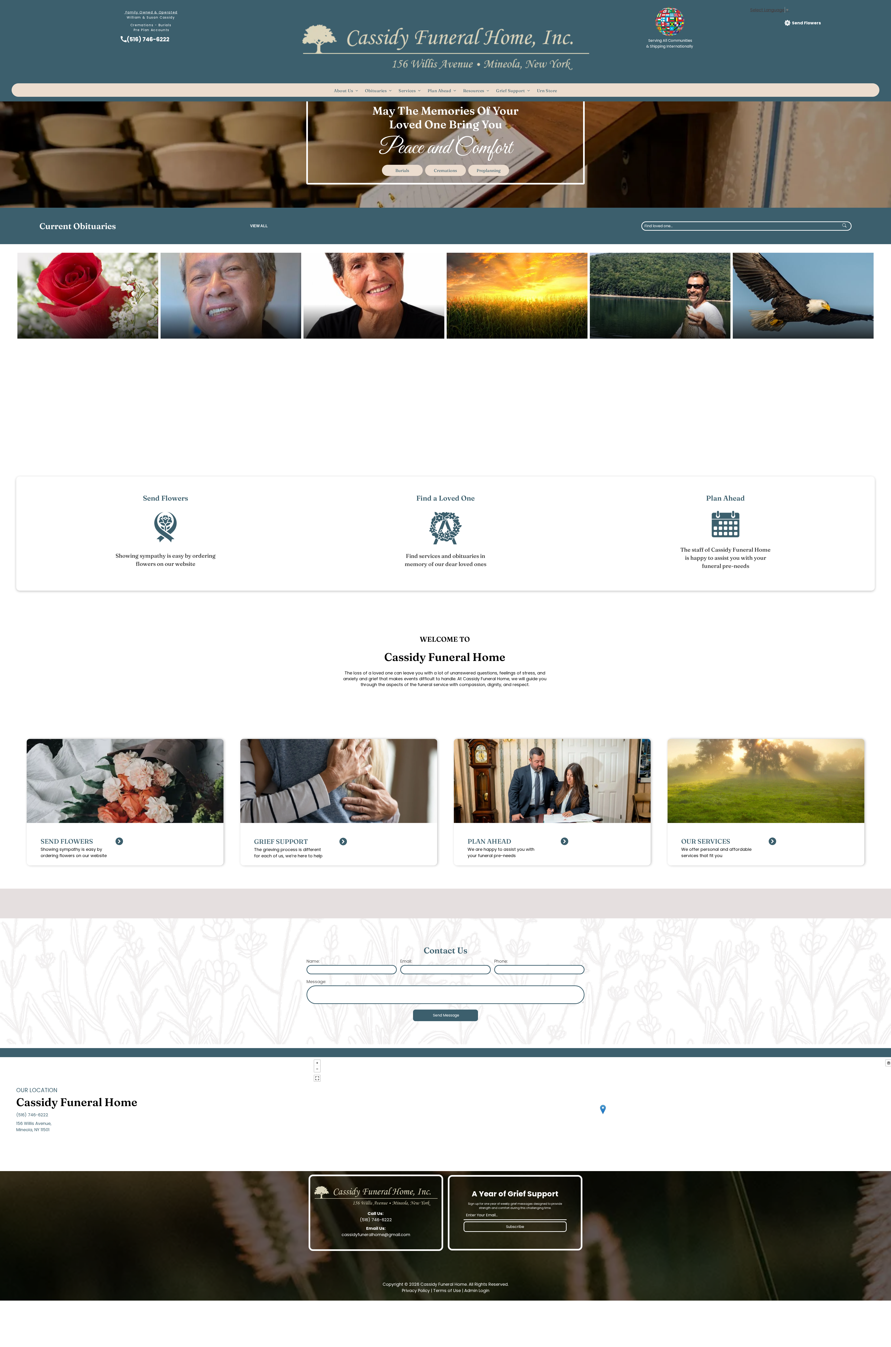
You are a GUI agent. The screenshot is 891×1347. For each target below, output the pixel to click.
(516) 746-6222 (148, 39)
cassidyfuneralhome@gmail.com (376, 1234)
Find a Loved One (445, 498)
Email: (406, 961)
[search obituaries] (845, 226)
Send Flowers (165, 498)
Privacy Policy (416, 1290)
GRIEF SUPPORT (281, 841)
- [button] (317, 1069)
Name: (313, 961)
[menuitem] (346, 90)
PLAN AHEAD (489, 841)
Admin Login (476, 1290)
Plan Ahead (725, 498)
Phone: (501, 961)
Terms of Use (447, 1290)
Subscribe (515, 1226)
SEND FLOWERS (67, 841)
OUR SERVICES (705, 841)
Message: (316, 981)
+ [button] (317, 1063)
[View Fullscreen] (317, 1078)
